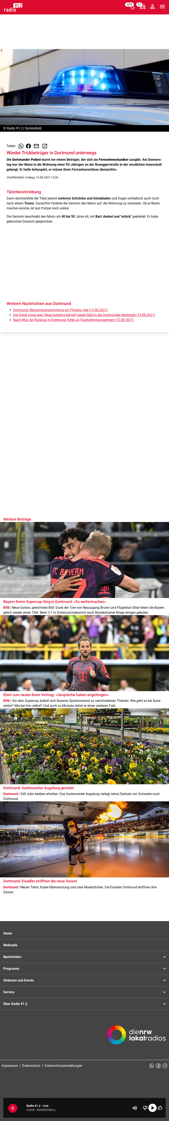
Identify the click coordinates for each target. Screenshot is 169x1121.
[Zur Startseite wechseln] (13, 7)
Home (7, 933)
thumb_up (159, 1107)
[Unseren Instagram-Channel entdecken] (164, 1065)
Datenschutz (31, 1066)
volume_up (135, 1108)
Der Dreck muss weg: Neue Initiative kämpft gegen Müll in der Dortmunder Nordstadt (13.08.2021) (84, 315)
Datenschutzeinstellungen (63, 1066)
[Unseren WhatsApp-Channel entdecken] (151, 1065)
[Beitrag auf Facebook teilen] (28, 146)
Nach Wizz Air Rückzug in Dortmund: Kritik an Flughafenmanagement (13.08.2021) (73, 320)
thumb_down (145, 1107)
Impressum (10, 1066)
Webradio (10, 945)
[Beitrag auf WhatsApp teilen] (21, 146)
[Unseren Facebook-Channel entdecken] (158, 1065)
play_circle (152, 1108)
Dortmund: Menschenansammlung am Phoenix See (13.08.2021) (60, 310)
